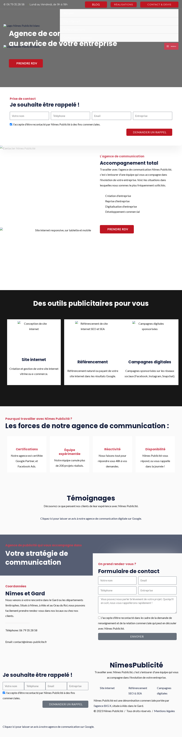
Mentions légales (164, 711)
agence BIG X (103, 705)
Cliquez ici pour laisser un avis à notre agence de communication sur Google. (48, 726)
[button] (96, 4)
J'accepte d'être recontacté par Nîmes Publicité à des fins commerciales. (56, 124)
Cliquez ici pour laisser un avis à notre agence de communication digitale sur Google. (91, 518)
